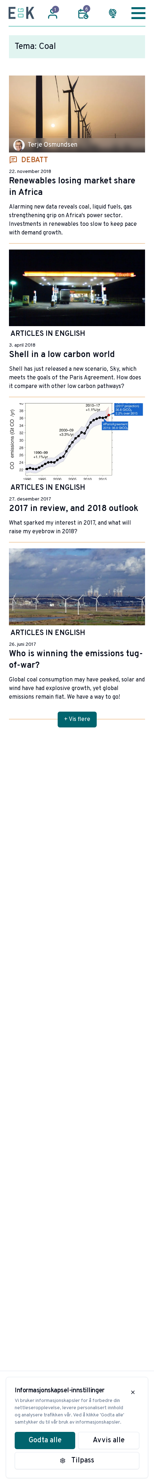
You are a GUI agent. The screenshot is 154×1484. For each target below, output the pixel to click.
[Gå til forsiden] (21, 13)
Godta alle (45, 1440)
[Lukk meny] (138, 13)
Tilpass (82, 1460)
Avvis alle (109, 1440)
